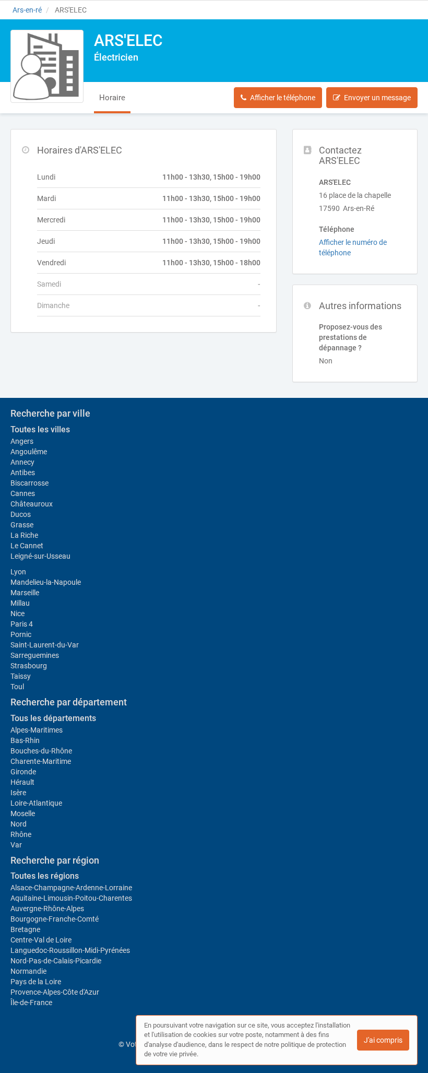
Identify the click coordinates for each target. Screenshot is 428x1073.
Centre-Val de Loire (41, 940)
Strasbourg (28, 666)
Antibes (22, 472)
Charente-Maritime (40, 761)
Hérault (22, 782)
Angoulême (28, 451)
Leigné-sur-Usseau (40, 556)
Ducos (20, 514)
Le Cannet (26, 545)
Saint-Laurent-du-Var (44, 645)
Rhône (20, 834)
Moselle (22, 813)
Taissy (20, 676)
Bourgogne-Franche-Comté (54, 919)
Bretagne (25, 929)
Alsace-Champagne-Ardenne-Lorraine (71, 887)
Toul (17, 686)
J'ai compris (383, 1040)
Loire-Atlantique (36, 803)
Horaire (112, 97)
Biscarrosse (29, 483)
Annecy (22, 462)
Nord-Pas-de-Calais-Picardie (55, 961)
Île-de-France (31, 1002)
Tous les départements (53, 718)
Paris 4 (21, 624)
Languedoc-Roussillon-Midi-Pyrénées (70, 950)
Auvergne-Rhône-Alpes (47, 908)
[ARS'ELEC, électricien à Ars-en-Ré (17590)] (47, 66)
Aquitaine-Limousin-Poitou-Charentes (71, 898)
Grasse (21, 525)
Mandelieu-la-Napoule (45, 582)
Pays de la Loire (35, 981)
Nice (17, 613)
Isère (18, 792)
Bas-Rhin (25, 740)
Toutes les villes (40, 429)
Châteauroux (31, 504)
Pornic (20, 634)
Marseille (24, 592)
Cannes (22, 493)
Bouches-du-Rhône (41, 751)
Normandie (28, 971)
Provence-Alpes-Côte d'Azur (54, 992)
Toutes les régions (44, 876)
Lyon (18, 572)
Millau (20, 603)
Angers (21, 441)
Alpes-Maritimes (36, 730)
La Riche (24, 535)
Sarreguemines (34, 655)
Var (16, 845)
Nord (18, 824)
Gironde (23, 772)
